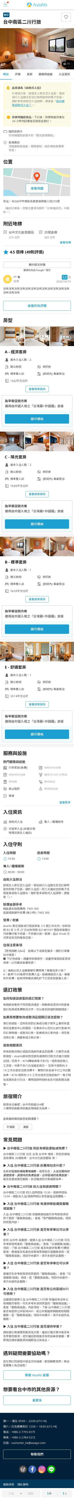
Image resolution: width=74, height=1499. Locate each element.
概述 (6, 74)
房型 (29, 74)
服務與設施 (45, 74)
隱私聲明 (22, 1484)
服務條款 (8, 1484)
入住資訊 (64, 74)
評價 (18, 74)
